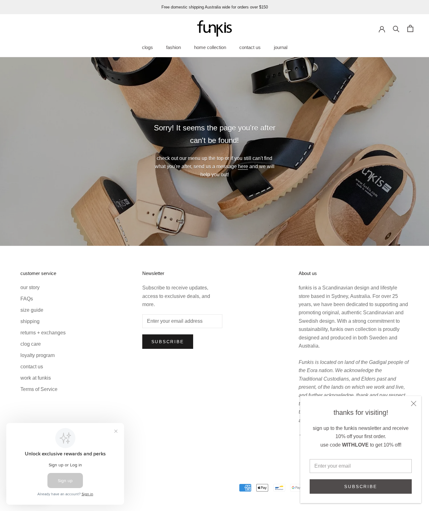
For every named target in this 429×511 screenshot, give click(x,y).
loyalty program (37, 355)
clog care (30, 344)
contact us (250, 47)
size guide (31, 310)
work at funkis (35, 378)
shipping (30, 321)
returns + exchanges (43, 332)
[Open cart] (410, 28)
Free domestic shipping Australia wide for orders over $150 (214, 7)
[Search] (396, 28)
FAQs (26, 298)
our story (30, 287)
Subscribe (360, 486)
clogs (147, 47)
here (243, 166)
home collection (210, 47)
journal (280, 47)
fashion (173, 47)
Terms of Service (38, 389)
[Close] (413, 403)
